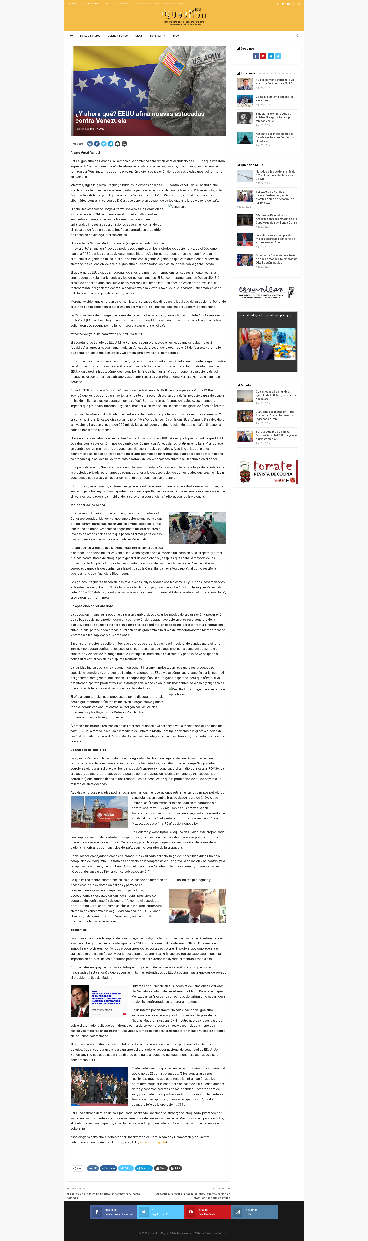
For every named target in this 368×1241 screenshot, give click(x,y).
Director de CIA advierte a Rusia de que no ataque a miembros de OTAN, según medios (276, 259)
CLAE (156, 3)
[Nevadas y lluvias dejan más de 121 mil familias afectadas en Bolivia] (245, 176)
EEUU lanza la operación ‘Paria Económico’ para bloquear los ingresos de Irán (275, 415)
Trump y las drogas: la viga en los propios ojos (265, 315)
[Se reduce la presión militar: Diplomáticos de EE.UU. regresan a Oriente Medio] (245, 436)
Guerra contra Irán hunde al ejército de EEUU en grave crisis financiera (276, 395)
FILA (180, 3)
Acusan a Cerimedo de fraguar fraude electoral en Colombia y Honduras (275, 137)
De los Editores (122, 3)
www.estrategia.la (153, 1142)
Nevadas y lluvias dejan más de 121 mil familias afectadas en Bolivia (275, 175)
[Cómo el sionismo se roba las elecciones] (245, 101)
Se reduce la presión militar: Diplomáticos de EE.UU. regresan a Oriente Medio (276, 435)
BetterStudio (222, 1233)
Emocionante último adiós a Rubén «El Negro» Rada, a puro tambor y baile (275, 117)
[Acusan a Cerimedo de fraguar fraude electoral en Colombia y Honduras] (245, 138)
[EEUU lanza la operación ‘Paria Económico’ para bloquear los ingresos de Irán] (245, 416)
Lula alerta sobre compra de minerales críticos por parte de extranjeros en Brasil (275, 239)
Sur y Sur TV (169, 3)
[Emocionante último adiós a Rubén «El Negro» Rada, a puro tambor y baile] (245, 118)
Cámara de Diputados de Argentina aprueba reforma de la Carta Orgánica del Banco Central (277, 219)
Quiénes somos (142, 3)
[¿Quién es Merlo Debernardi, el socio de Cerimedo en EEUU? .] (245, 84)
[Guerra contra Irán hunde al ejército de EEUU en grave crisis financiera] (245, 396)
